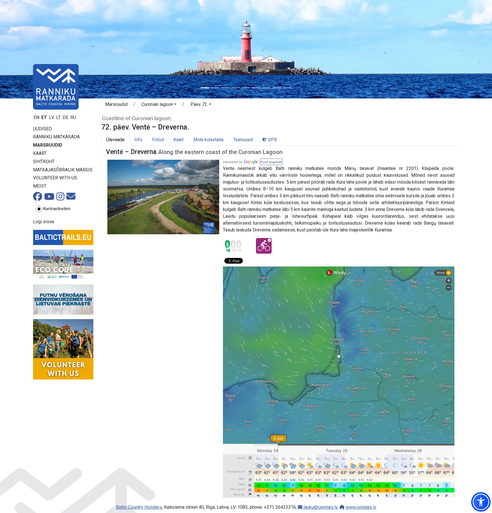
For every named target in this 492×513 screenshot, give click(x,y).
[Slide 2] (215, 88)
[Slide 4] (235, 88)
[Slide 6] (256, 88)
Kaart (40, 153)
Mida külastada (208, 139)
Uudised (42, 129)
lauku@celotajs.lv (319, 507)
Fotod (158, 139)
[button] (159, 105)
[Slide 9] (287, 88)
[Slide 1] (205, 88)
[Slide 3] (225, 88)
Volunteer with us (55, 177)
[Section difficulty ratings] (233, 246)
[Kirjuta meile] (70, 198)
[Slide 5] (246, 88)
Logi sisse (43, 221)
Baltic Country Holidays (139, 507)
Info (138, 139)
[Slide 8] (276, 88)
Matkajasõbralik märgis (63, 170)
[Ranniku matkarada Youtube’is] (49, 198)
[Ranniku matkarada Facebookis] (37, 198)
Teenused (243, 139)
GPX (272, 139)
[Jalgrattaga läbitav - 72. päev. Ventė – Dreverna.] (264, 246)
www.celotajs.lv (360, 507)
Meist (39, 186)
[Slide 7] (266, 88)
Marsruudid (47, 145)
